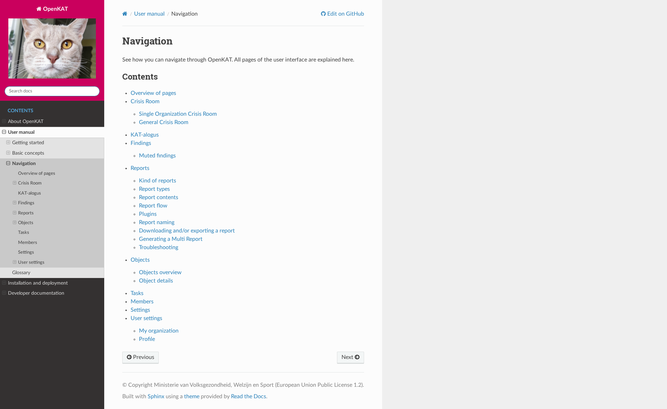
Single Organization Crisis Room (178, 114)
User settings (31, 262)
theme (191, 396)
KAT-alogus (29, 193)
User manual (21, 132)
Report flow (153, 205)
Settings (26, 252)
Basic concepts (28, 153)
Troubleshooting (158, 247)
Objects (25, 223)
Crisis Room (30, 183)
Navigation (24, 163)
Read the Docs (248, 396)
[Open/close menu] (4, 121)
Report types (154, 189)
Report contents (158, 197)
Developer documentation (36, 293)
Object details (156, 281)
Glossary (21, 272)
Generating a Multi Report (171, 239)
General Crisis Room (163, 122)
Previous (143, 357)
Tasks (23, 232)
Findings (26, 203)
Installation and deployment (38, 283)
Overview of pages (36, 173)
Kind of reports (157, 180)
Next (348, 357)
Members (27, 242)
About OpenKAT (25, 121)
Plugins (148, 214)
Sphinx (156, 396)
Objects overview (160, 272)
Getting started (28, 142)
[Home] (124, 14)
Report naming (156, 222)
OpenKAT (55, 9)
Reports (26, 213)
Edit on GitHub (345, 14)
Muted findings (157, 155)
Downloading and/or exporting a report (187, 231)
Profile (147, 339)
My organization (159, 331)
